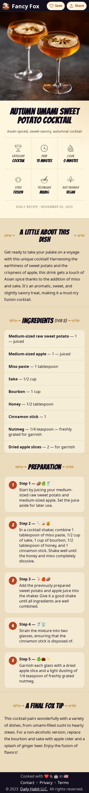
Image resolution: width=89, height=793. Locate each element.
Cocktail (18, 161)
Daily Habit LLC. (34, 789)
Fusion (18, 192)
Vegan (70, 192)
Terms (63, 782)
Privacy (46, 782)
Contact (27, 782)
